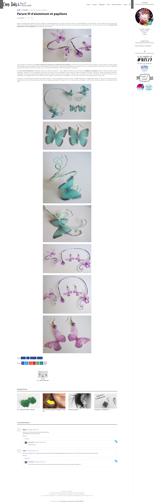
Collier (25, 10)
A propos (94, 4)
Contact (125, 4)
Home (18, 10)
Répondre (25, 436)
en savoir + (144, 32)
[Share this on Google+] (30, 363)
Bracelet (33, 358)
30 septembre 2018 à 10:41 (40, 461)
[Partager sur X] (26, 363)
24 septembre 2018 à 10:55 (33, 429)
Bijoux (23, 358)
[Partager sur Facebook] (23, 363)
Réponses (27, 438)
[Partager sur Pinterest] (45, 363)
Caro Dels (21, 18)
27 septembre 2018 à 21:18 (32, 450)
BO (28, 358)
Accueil (88, 4)
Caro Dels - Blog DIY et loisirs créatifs (72, 501)
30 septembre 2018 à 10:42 (40, 442)
